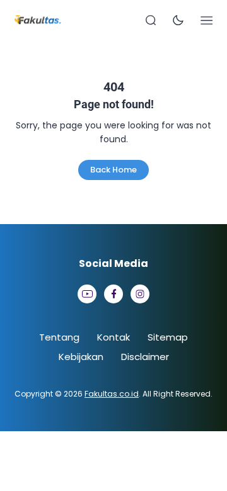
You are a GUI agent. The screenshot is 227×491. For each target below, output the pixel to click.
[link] (87, 294)
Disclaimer (145, 356)
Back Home (113, 170)
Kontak (113, 337)
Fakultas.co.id (111, 393)
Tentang (59, 337)
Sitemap (168, 337)
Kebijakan (81, 356)
